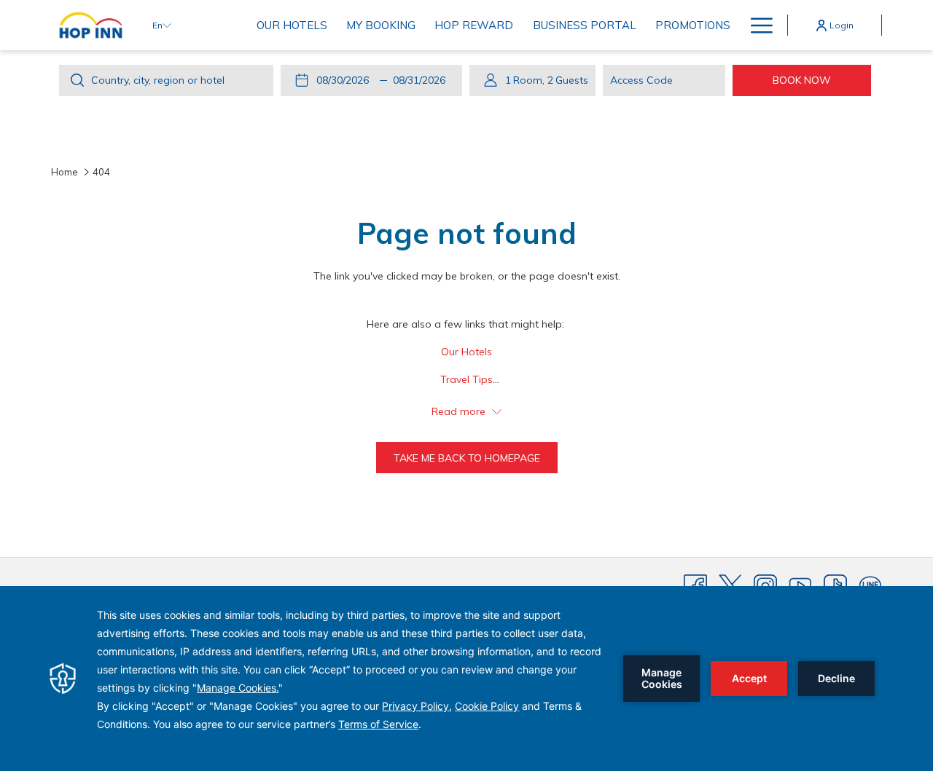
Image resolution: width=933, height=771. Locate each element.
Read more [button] (460, 411)
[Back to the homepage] (90, 25)
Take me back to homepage (467, 457)
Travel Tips (466, 379)
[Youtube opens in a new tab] (800, 585)
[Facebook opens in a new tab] (695, 585)
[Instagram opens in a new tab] (765, 585)
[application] (466, 678)
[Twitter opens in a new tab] (730, 585)
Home (64, 172)
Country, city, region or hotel (158, 80)
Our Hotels (466, 351)
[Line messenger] (870, 585)
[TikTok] (835, 585)
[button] (345, 80)
